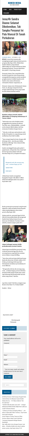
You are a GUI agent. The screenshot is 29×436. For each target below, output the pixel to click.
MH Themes (21, 434)
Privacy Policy (18, 9)
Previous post (16, 320)
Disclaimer (6, 13)
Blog (10, 9)
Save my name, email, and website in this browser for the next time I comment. (14, 371)
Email (5, 360)
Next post (13, 322)
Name (5, 355)
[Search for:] (14, 385)
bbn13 (9, 57)
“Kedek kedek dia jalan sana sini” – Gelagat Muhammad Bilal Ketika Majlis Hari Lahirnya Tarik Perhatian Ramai (14, 406)
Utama (5, 9)
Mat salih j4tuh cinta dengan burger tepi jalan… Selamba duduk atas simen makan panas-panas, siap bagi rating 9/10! (13, 426)
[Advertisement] (15, 194)
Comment (6, 343)
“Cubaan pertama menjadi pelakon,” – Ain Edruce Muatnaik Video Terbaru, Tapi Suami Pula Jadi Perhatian (14, 412)
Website (6, 364)
